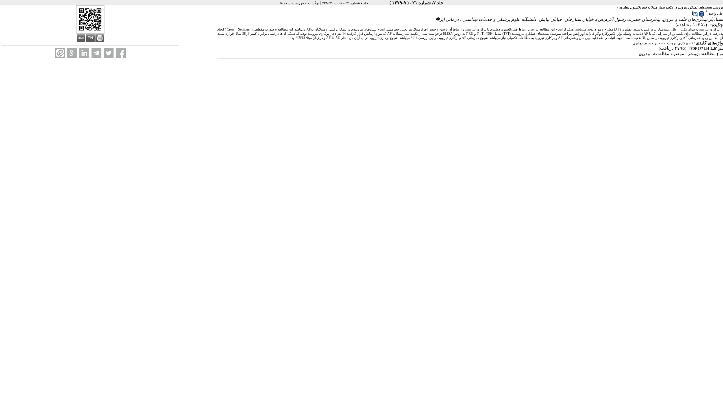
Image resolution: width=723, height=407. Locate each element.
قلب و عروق (648, 54)
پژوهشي (693, 54)
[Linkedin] (84, 53)
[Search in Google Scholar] (701, 16)
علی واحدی (715, 14)
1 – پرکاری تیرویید (680, 43)
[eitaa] (60, 53)
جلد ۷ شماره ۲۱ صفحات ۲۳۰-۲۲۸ (345, 3)
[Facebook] (121, 53)
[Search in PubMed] (695, 16)
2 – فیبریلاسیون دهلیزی (649, 43)
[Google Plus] (72, 53)
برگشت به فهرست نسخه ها (299, 3)
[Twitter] (109, 53)
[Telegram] (96, 53)
